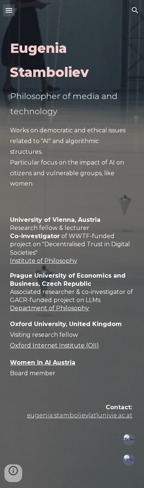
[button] (9, 10)
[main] (72, 225)
